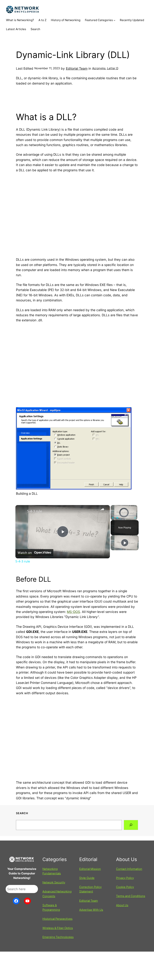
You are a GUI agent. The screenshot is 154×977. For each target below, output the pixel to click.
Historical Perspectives (57, 919)
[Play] (113, 518)
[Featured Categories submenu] (114, 20)
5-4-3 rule (34, 511)
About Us (122, 905)
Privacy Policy (125, 878)
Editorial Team (77, 68)
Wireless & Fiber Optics (57, 928)
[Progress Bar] (124, 515)
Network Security (53, 882)
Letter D (112, 68)
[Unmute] (117, 518)
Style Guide (86, 878)
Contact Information (129, 869)
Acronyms (99, 68)
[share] (102, 509)
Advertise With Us (91, 909)
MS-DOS (73, 612)
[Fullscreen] (135, 518)
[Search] (131, 825)
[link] (21, 511)
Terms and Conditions (130, 896)
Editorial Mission (90, 869)
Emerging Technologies (58, 937)
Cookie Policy (125, 887)
